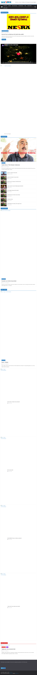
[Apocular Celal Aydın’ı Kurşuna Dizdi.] (4, 178)
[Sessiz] (33, 62)
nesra (8, 32)
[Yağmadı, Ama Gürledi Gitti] (18, 645)
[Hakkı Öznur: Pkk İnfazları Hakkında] (18, 150)
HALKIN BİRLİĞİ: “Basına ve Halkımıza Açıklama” (14, 538)
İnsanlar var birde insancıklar (9, 281)
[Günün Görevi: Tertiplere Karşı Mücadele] (4, 402)
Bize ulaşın (5, 7)
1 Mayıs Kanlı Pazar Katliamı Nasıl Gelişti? (13, 606)
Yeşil (25, 5)
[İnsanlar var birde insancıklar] (18, 244)
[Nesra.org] (2, 7)
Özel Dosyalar (14, 5)
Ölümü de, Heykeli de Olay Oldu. (12, 172)
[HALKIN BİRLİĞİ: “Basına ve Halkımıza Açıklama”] (4, 539)
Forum (9, 5)
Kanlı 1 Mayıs (3, 360)
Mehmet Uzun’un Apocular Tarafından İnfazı (14, 181)
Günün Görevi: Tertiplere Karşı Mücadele (13, 401)
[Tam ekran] (35, 62)
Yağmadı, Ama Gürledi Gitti (8, 649)
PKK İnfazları (21, 5)
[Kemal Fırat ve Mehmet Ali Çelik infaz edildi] (18, 21)
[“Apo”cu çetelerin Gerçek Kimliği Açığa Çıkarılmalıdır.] (4, 187)
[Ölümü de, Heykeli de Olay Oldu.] (4, 173)
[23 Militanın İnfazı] (4, 200)
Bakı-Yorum (29, 5)
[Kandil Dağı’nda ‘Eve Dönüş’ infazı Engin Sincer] (4, 204)
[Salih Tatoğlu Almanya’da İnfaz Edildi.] (4, 191)
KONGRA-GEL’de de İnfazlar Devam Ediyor (13, 194)
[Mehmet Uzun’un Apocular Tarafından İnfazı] (4, 182)
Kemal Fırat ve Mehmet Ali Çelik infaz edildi (13, 34)
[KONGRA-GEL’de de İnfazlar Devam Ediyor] (4, 195)
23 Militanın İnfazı (10, 199)
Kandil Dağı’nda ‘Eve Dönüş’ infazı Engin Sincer (14, 203)
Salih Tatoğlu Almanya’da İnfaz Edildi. (13, 190)
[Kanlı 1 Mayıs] (18, 325)
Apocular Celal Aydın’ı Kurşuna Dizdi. (13, 177)
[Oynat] (1, 62)
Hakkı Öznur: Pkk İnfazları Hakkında (11, 165)
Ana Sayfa (5, 5)
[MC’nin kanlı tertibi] (4, 470)
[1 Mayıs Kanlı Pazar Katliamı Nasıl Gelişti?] (4, 607)
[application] (18, 54)
